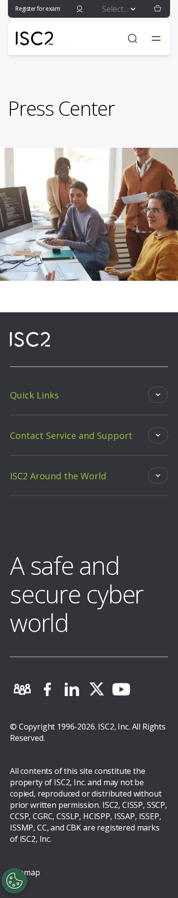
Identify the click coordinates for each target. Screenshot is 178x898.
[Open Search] (132, 38)
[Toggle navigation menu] (156, 38)
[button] (158, 9)
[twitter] (96, 689)
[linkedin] (71, 689)
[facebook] (47, 689)
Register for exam (37, 8)
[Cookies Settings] (14, 880)
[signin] (80, 9)
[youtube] (121, 689)
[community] (22, 689)
